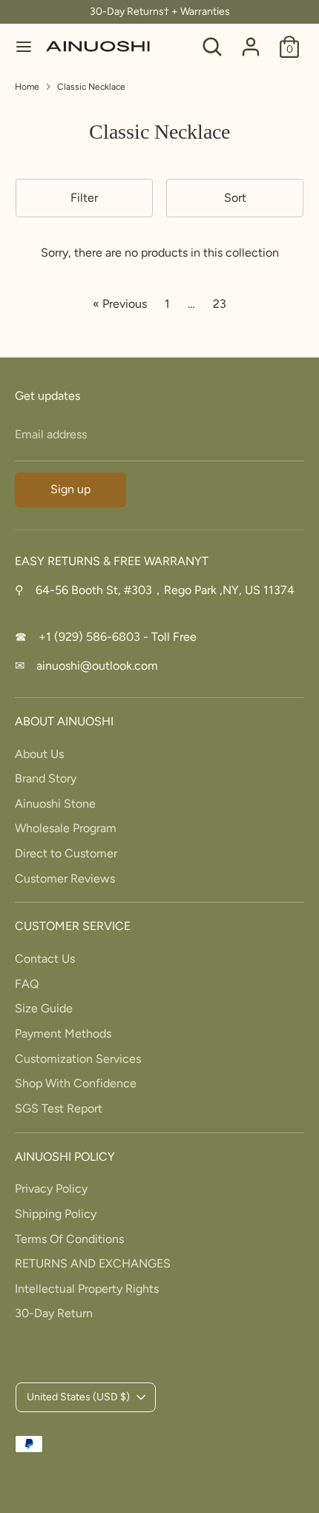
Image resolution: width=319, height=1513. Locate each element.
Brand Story (45, 778)
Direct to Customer (66, 853)
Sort (235, 198)
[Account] (251, 40)
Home (27, 87)
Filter (84, 198)
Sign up (70, 489)
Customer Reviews (65, 878)
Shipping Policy (55, 1214)
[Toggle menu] (24, 46)
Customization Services (78, 1059)
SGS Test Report (58, 1108)
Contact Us (45, 959)
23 (219, 304)
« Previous (120, 304)
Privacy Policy (51, 1188)
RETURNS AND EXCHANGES (93, 1263)
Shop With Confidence (76, 1083)
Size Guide (44, 1008)
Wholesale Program (65, 828)
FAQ (27, 984)
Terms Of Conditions (69, 1239)
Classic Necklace (91, 87)
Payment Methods (63, 1033)
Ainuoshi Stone (55, 804)
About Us (39, 754)
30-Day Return (54, 1313)
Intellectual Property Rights (87, 1289)
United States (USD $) (78, 1397)
